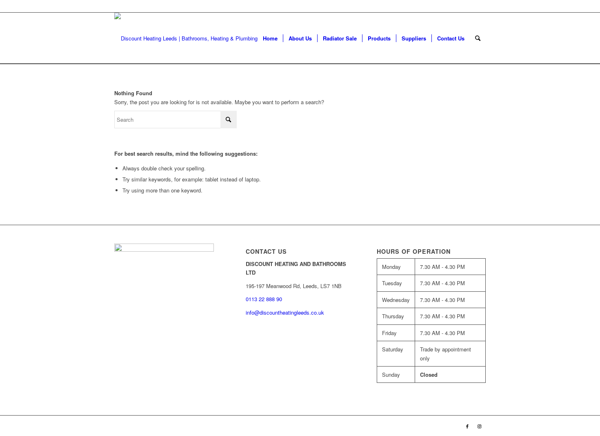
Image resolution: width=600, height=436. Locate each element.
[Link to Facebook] (467, 426)
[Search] (478, 38)
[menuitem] (270, 38)
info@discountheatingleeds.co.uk (286, 312)
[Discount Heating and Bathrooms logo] (190, 38)
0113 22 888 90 (467, 6)
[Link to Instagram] (479, 426)
